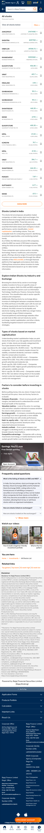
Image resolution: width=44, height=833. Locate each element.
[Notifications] (40, 9)
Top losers (15, 568)
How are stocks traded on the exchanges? (19, 514)
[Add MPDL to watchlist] (41, 135)
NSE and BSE (18, 260)
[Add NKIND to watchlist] (41, 118)
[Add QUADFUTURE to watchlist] (41, 67)
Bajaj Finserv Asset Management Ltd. (31, 804)
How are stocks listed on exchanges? (17, 508)
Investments (13, 558)
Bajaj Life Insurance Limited (34, 790)
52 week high (25, 568)
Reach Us (6, 718)
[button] (22, 456)
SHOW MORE (22, 204)
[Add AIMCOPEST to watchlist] (41, 33)
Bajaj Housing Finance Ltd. (33, 795)
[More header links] (40, 2)
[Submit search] (34, 9)
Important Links (8, 712)
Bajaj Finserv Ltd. (31, 780)
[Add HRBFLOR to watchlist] (41, 50)
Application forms (9, 694)
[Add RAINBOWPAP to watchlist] (41, 58)
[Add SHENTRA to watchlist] (41, 41)
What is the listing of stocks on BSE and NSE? (21, 479)
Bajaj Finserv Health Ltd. (33, 801)
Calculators (6, 706)
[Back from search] (3, 9)
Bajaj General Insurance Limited (32, 786)
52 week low (35, 568)
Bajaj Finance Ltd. (31, 783)
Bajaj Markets (30, 792)
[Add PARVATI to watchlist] (41, 178)
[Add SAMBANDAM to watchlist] (41, 93)
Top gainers (6, 568)
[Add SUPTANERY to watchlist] (41, 186)
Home (4, 558)
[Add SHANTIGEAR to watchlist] (41, 110)
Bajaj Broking (29, 798)
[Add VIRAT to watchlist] (41, 75)
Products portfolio (9, 700)
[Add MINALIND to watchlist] (41, 84)
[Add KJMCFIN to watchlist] (41, 144)
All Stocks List (26, 558)
